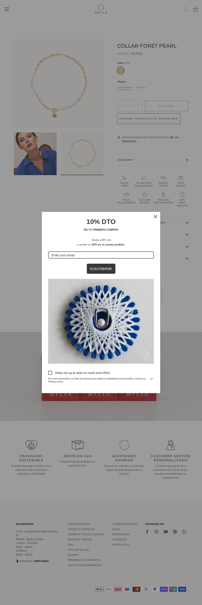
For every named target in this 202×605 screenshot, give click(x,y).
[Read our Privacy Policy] (151, 379)
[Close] (155, 216)
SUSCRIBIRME (101, 268)
